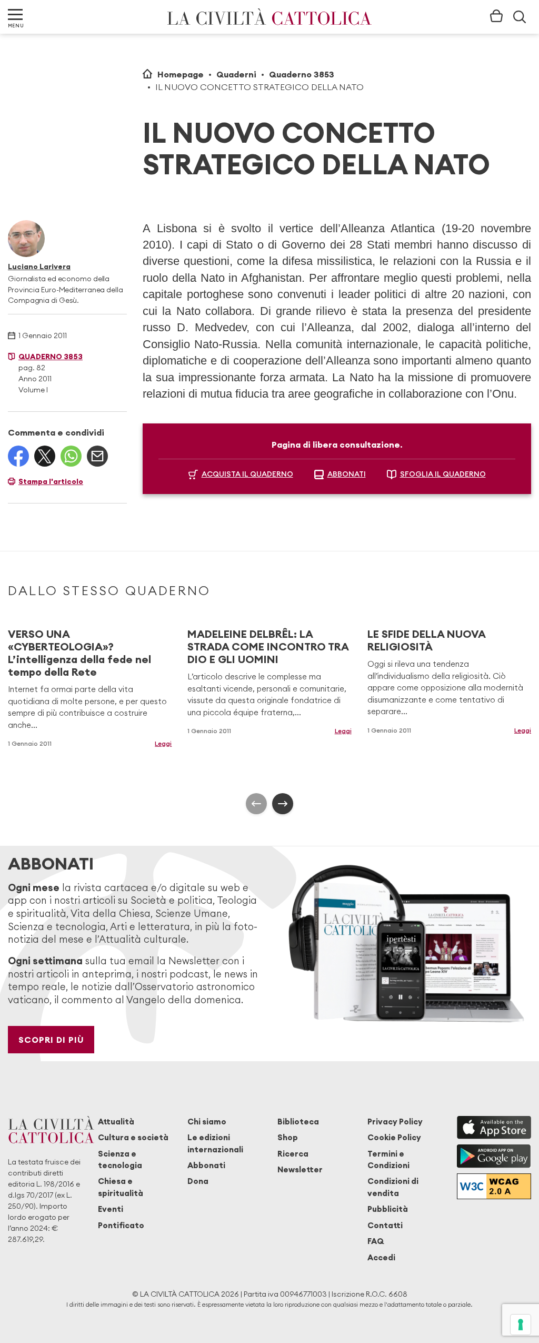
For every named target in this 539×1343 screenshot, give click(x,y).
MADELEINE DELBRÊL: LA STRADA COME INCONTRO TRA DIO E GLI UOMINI (267, 646)
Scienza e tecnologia (120, 1159)
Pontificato (121, 1225)
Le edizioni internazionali (215, 1143)
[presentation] (256, 803)
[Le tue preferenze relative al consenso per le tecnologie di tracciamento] (521, 1325)
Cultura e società (133, 1137)
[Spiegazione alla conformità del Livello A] (494, 1186)
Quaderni (236, 74)
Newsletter (300, 1169)
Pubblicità (387, 1209)
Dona (197, 1181)
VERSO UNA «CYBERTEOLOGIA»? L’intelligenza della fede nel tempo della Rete (79, 652)
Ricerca (292, 1154)
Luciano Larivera (39, 266)
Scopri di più (51, 1039)
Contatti (385, 1225)
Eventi (110, 1209)
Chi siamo (206, 1122)
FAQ (375, 1241)
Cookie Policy (394, 1137)
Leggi (163, 743)
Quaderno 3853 (301, 74)
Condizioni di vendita (392, 1187)
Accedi (381, 1257)
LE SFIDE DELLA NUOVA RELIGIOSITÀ (426, 640)
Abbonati (206, 1165)
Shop (287, 1137)
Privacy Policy (395, 1122)
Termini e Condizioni (388, 1159)
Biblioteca (298, 1122)
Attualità (116, 1122)
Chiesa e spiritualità (120, 1187)
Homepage (180, 74)
